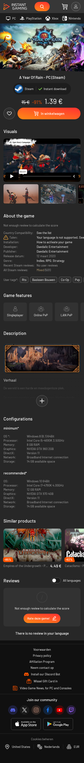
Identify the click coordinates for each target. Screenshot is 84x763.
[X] (24, 710)
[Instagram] (36, 710)
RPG (48, 261)
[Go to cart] (65, 6)
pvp (77, 280)
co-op (65, 280)
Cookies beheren (42, 739)
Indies (40, 261)
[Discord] (13, 710)
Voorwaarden (42, 649)
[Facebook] (47, 710)
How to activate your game (54, 242)
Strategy (58, 261)
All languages (71, 580)
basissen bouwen (43, 280)
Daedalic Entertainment (52, 247)
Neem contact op (42, 668)
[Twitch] (71, 710)
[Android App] (58, 724)
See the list (44, 233)
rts (24, 280)
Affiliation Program (42, 661)
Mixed (41, 270)
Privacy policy (42, 655)
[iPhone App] (26, 724)
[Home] (15, 6)
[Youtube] (59, 710)
